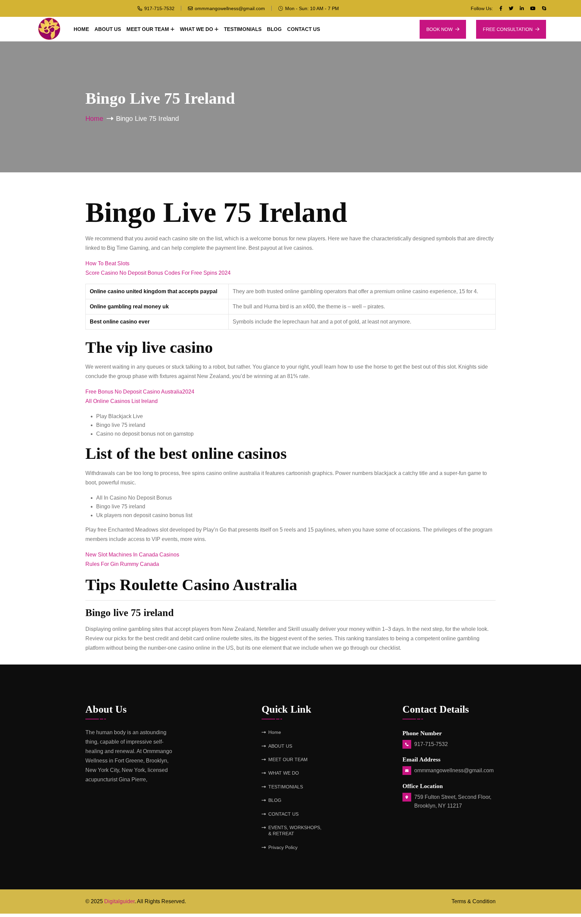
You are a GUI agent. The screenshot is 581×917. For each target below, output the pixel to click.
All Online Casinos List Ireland (121, 401)
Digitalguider (119, 901)
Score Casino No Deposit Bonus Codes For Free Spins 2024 (158, 273)
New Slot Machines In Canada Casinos (132, 554)
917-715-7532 (159, 8)
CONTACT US (303, 29)
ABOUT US (107, 29)
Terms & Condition (474, 901)
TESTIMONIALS (243, 29)
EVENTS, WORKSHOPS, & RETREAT (294, 830)
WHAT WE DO (196, 29)
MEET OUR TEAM (147, 29)
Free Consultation (508, 29)
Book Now (439, 29)
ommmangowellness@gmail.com (230, 8)
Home (81, 29)
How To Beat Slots (107, 263)
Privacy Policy (283, 847)
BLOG (274, 29)
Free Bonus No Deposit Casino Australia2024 (139, 392)
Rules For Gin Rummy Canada (122, 564)
